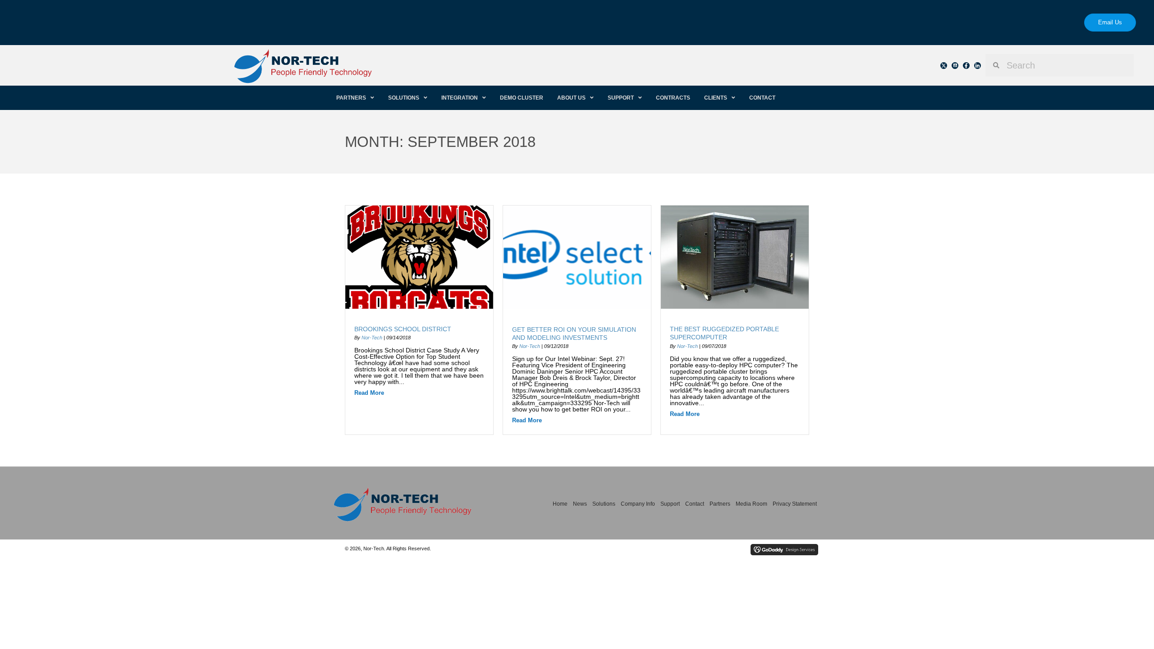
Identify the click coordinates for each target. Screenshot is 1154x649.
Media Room (751, 504)
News (580, 504)
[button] (943, 65)
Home (560, 504)
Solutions (603, 504)
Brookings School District (402, 329)
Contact (694, 504)
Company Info (638, 504)
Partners (720, 504)
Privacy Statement (795, 504)
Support (670, 504)
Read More (369, 393)
